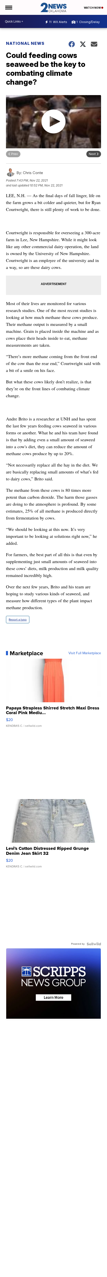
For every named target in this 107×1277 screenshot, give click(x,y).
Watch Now (92, 7)
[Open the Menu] (8, 7)
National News (25, 43)
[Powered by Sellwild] (94, 944)
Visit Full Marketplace (84, 653)
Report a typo (18, 619)
